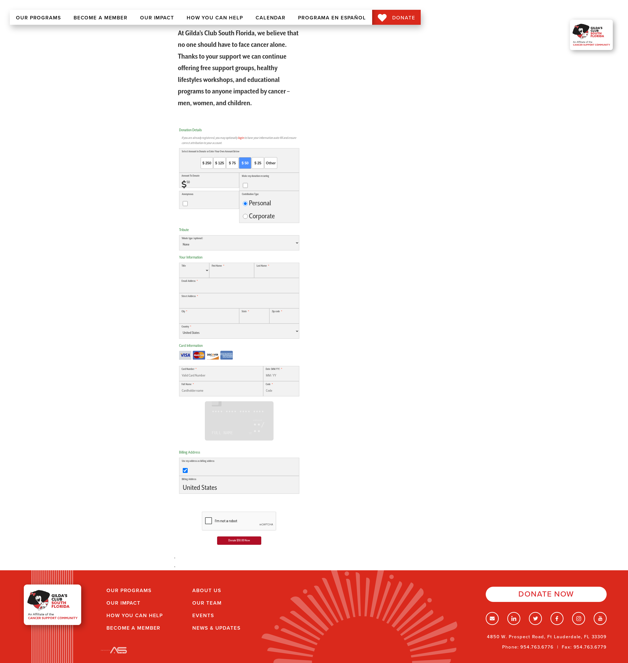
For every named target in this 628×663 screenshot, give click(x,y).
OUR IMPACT (157, 18)
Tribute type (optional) (192, 238)
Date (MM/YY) (273, 369)
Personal (260, 203)
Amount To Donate (191, 175)
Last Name (262, 265)
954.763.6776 (536, 647)
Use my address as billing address (198, 461)
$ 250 (206, 163)
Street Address (189, 296)
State (244, 311)
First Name (217, 265)
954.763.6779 (590, 647)
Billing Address (189, 479)
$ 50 (245, 163)
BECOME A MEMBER (101, 18)
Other (271, 163)
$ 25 (257, 163)
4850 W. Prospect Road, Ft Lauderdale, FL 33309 (547, 636)
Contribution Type (250, 194)
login (241, 138)
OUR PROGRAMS (38, 18)
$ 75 (232, 163)
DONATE (403, 18)
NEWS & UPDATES (216, 628)
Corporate (262, 216)
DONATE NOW (546, 594)
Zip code (276, 311)
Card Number (188, 369)
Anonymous (187, 194)
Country (185, 326)
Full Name (187, 384)
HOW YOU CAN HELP (215, 18)
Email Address (189, 281)
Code (268, 384)
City (183, 311)
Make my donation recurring (255, 176)
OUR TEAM (207, 603)
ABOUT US (206, 590)
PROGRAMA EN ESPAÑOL (332, 18)
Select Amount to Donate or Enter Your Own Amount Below (210, 151)
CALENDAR (271, 18)
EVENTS (203, 615)
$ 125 (219, 163)
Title (184, 265)
